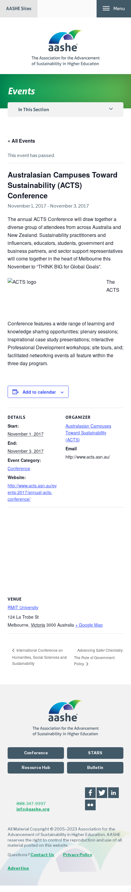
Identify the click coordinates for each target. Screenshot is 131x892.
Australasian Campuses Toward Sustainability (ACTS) (88, 433)
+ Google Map (89, 625)
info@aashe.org (33, 809)
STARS (95, 753)
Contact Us (42, 854)
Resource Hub (36, 767)
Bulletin (95, 767)
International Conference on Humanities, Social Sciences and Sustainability (39, 656)
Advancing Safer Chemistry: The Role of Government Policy (98, 656)
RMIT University (23, 607)
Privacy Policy (77, 854)
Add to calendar (39, 392)
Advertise (18, 868)
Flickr (90, 805)
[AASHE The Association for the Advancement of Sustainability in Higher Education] (65, 45)
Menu (119, 8)
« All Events (21, 140)
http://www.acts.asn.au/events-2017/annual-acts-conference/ (32, 492)
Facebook (90, 792)
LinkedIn (113, 792)
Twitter (102, 792)
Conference (19, 468)
